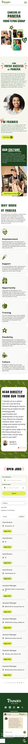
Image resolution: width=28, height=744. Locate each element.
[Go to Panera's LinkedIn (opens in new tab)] (10, 707)
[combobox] (15, 480)
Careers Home (14, 711)
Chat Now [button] (6, 137)
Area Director (7, 522)
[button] (14, 503)
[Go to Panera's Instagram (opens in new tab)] (14, 707)
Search (14, 493)
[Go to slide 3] (23, 448)
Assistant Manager (9, 585)
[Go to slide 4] (25, 448)
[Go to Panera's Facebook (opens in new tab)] (6, 707)
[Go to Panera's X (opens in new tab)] (22, 707)
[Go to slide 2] (21, 448)
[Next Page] (24, 682)
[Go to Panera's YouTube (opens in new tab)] (18, 707)
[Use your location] (23, 488)
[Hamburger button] (25, 2)
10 (21, 682)
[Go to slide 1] (18, 448)
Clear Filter (4, 507)
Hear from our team (10, 193)
